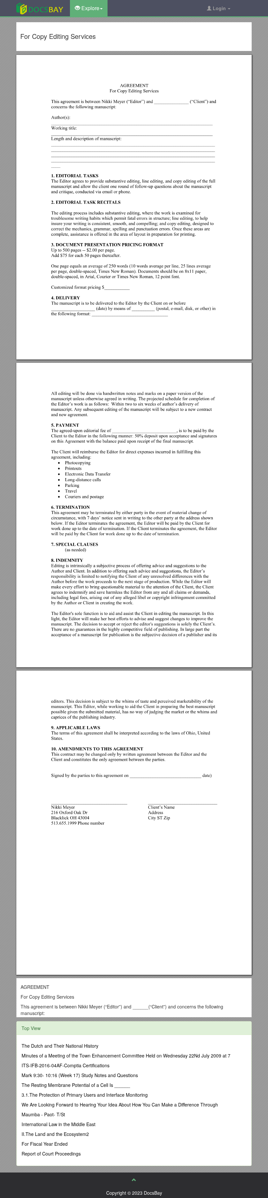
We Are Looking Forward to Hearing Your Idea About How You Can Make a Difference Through (120, 1104)
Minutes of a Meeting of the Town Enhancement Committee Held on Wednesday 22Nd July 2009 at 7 (126, 1055)
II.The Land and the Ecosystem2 (55, 1134)
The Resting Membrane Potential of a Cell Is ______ (76, 1085)
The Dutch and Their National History (60, 1045)
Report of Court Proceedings (51, 1153)
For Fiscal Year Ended (45, 1143)
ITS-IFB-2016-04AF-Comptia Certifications (65, 1065)
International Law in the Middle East (58, 1124)
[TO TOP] (134, 1179)
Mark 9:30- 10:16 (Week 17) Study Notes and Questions (80, 1075)
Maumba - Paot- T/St (43, 1114)
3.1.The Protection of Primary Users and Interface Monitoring (85, 1094)
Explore (89, 8)
